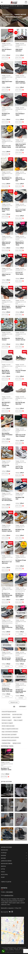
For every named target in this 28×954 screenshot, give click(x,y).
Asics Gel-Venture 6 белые (6, 50)
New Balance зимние (6, 176)
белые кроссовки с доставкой (9, 734)
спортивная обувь (6, 743)
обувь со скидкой (18, 720)
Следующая (22, 706)
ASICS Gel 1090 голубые (5, 466)
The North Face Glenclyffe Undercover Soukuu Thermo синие (7, 690)
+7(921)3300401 (9, 892)
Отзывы (11, 948)
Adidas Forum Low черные (6, 275)
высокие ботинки (6, 714)
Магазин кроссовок (6, 847)
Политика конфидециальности (9, 947)
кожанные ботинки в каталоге (9, 740)
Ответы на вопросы (9, 949)
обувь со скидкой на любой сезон (10, 728)
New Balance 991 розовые (6, 114)
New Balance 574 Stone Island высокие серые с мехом (7, 595)
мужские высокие (6, 717)
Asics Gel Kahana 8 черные (20, 114)
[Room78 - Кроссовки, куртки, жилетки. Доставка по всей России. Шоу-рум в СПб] (14, 2)
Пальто (3, 871)
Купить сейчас (5, 57)
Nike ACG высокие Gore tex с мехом (6, 658)
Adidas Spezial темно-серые (7, 82)
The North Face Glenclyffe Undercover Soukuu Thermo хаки (21, 659)
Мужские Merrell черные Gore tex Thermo (20, 243)
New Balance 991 (5, 112)
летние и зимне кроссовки (8, 726)
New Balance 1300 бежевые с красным (7, 530)
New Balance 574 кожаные (6, 766)
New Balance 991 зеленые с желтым (20, 339)
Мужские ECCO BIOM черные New (20, 210)
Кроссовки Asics (5, 47)
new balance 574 (5, 431)
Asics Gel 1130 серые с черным (21, 371)
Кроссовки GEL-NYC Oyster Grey (20, 403)
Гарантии (16, 948)
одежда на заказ (17, 743)
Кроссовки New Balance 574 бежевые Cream (7, 435)
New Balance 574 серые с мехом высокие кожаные (20, 627)
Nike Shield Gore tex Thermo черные (6, 178)
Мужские (3, 855)
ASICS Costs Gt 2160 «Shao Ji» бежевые (20, 435)
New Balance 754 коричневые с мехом (6, 769)
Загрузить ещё (14, 702)
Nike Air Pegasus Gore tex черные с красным (6, 308)
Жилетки (3, 866)
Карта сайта (21, 948)
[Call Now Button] (3, 951)
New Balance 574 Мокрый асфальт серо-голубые (20, 595)
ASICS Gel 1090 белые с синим (19, 467)
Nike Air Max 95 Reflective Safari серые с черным (6, 372)
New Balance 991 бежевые (6, 339)
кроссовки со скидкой (7, 723)
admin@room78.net (8, 895)
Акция (3, 144)
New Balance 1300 (5, 528)
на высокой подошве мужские (9, 711)
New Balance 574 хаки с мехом (21, 561)
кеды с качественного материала (10, 731)
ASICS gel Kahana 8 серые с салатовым (20, 82)
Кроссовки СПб (7, 14)
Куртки (3, 869)
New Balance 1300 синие (20, 498)
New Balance (4, 850)
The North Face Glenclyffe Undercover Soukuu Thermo (21, 691)
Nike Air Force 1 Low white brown (7, 562)
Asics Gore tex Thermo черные (19, 273)
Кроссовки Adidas (19, 47)
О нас (22, 949)
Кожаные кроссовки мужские (22, 208)
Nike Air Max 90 (5, 369)
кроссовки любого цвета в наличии (10, 737)
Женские (3, 858)
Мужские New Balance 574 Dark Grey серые (7, 627)
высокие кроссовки (17, 714)
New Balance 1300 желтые (20, 530)
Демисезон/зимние (6, 861)
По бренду (4, 852)
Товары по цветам (6, 881)
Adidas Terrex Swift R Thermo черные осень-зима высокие (21, 146)
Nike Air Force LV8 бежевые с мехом (6, 146)
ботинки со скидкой (6, 720)
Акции (17, 176)
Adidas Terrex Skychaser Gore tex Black (20, 179)
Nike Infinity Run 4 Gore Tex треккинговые (6, 404)
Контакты (6, 948)
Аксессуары (4, 874)
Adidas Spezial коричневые (19, 50)
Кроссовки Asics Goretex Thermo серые (6, 210)
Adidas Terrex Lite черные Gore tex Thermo (6, 243)
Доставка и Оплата (21, 947)
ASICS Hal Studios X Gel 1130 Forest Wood (7, 499)
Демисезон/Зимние (19, 240)
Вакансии (17, 949)
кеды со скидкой (17, 717)
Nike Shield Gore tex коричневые (20, 307)
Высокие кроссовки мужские (21, 142)
